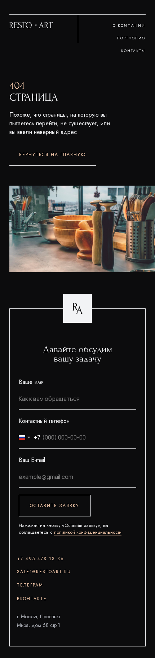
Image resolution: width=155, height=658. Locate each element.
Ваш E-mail (32, 460)
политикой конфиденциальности (87, 532)
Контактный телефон (44, 421)
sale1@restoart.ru (44, 571)
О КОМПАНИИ (129, 25)
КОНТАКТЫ (133, 50)
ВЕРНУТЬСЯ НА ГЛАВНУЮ (52, 154)
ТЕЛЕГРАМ (30, 585)
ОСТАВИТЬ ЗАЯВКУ (54, 505)
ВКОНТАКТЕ (32, 599)
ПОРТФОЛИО (131, 38)
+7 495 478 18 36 (40, 558)
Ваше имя (31, 382)
